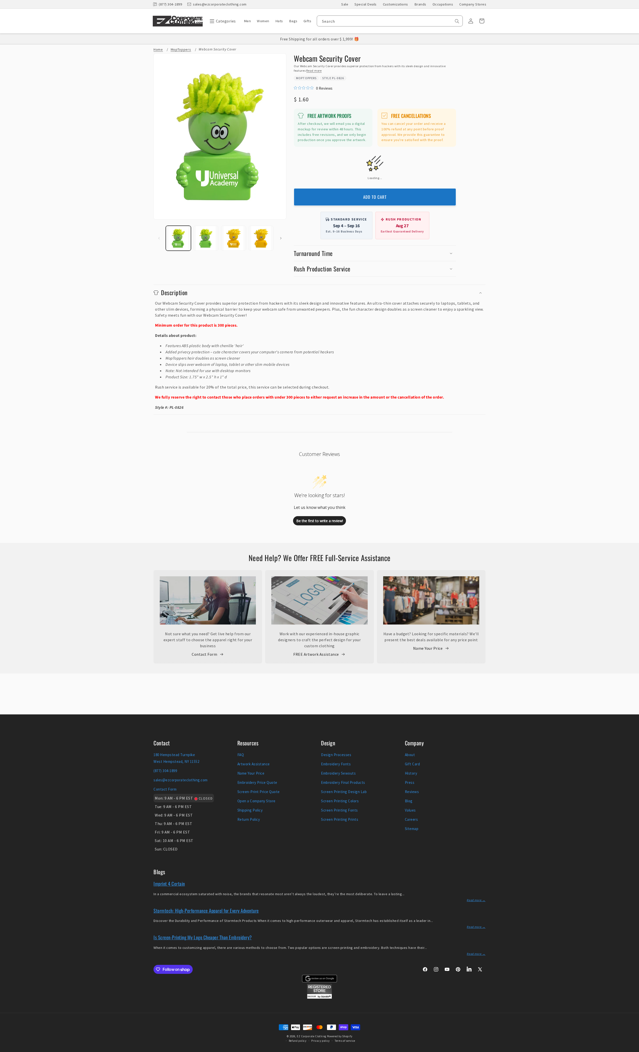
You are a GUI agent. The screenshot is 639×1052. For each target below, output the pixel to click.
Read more (313, 70)
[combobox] (390, 21)
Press (410, 782)
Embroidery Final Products (343, 782)
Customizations (395, 4)
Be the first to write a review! (319, 520)
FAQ (240, 754)
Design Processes (336, 754)
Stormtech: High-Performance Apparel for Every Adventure (206, 910)
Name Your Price (428, 648)
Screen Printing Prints (339, 819)
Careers (411, 819)
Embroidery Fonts (336, 764)
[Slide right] (280, 238)
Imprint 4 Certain (169, 883)
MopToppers (306, 78)
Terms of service (345, 1041)
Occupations (443, 4)
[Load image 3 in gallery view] (233, 238)
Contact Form (204, 654)
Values (410, 810)
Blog (409, 801)
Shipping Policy (250, 810)
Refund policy (298, 1041)
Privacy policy (320, 1041)
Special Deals (365, 4)
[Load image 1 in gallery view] (178, 238)
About (410, 754)
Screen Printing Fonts (339, 810)
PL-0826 (338, 78)
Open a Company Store (256, 801)
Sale (344, 4)
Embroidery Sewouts (338, 773)
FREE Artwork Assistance (316, 654)
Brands (420, 4)
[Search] (457, 21)
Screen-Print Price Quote (258, 791)
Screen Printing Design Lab (344, 791)
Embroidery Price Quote (257, 782)
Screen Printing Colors (340, 801)
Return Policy (248, 819)
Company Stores (472, 4)
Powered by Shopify (339, 1036)
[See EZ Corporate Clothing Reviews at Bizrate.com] (319, 997)
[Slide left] (159, 238)
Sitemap (412, 828)
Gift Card (412, 764)
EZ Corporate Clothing (311, 1036)
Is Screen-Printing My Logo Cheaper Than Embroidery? (203, 937)
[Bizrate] (632, 1049)
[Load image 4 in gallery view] (261, 238)
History (411, 773)
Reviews (412, 791)
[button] (221, 20)
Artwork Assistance (253, 764)
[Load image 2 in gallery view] (206, 238)
